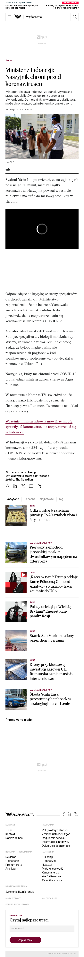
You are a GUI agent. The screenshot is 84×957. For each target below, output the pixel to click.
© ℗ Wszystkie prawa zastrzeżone (27, 475)
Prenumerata (13, 864)
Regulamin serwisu (53, 837)
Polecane (29, 499)
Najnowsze (47, 499)
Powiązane (12, 499)
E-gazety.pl (49, 860)
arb (7, 169)
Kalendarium (49, 898)
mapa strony (13, 898)
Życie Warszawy (52, 880)
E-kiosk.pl (48, 857)
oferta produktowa (17, 904)
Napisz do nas (14, 837)
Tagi (61, 499)
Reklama (10, 857)
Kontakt (10, 834)
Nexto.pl (47, 864)
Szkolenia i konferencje (19, 891)
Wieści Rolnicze (51, 876)
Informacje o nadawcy (55, 841)
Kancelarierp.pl (51, 872)
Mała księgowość (52, 868)
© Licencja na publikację (21, 472)
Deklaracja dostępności (56, 845)
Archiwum (11, 868)
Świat (8, 60)
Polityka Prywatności (55, 830)
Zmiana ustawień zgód (56, 834)
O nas (9, 830)
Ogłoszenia (12, 860)
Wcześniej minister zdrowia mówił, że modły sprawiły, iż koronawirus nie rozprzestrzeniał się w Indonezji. (40, 426)
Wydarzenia (34, 17)
